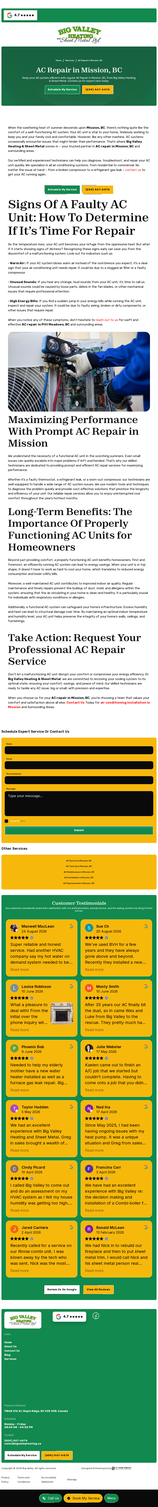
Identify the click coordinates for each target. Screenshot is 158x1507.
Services (69, 60)
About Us (10, 1346)
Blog (7, 1354)
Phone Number (13, 774)
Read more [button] (19, 969)
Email (9, 759)
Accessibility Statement (48, 1479)
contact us (133, 170)
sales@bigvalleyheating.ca (22, 1443)
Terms (22, 821)
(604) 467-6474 (16, 1440)
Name (9, 744)
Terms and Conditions (23, 1479)
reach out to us (106, 320)
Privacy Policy (5, 1479)
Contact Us (12, 1350)
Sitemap (72, 1479)
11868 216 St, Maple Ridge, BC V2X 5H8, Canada (36, 1411)
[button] (111, 1498)
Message (10, 789)
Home (59, 60)
